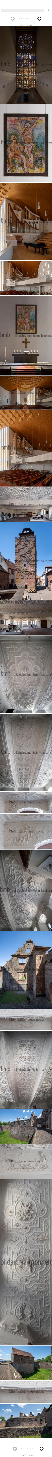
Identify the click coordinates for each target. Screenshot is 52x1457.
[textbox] (22, 10)
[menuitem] (12, 21)
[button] (2, 1)
